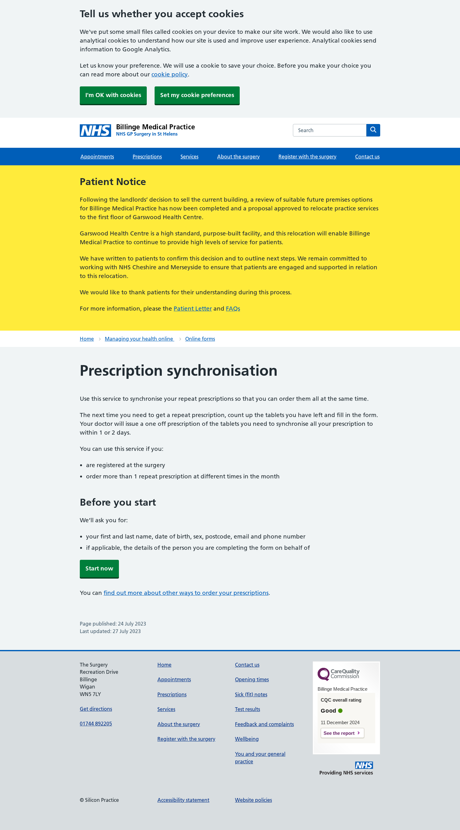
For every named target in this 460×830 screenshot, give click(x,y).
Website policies (253, 800)
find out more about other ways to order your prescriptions (186, 592)
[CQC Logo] (339, 679)
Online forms (200, 339)
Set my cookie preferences (197, 95)
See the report (339, 733)
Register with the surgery (307, 156)
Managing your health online (139, 339)
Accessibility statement (183, 800)
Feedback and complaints (264, 724)
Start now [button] (99, 568)
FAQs (233, 308)
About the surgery (238, 156)
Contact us (367, 156)
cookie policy (169, 74)
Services (189, 156)
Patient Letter (193, 308)
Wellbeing (247, 739)
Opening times (252, 679)
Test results (247, 709)
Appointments (97, 156)
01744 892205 (96, 723)
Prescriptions (147, 156)
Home (87, 339)
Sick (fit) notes (251, 694)
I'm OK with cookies (113, 95)
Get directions (96, 709)
